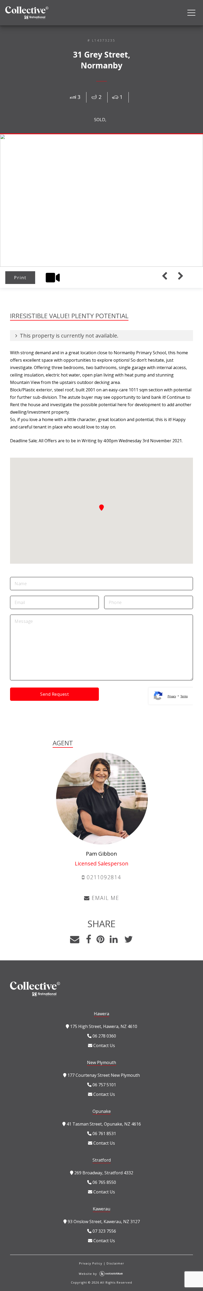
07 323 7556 (103, 1231)
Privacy (172, 696)
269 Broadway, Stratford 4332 (103, 1173)
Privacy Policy (90, 1263)
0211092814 (103, 877)
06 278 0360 (103, 1036)
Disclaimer (115, 1263)
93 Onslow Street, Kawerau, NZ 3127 (103, 1221)
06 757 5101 (103, 1085)
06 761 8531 (103, 1133)
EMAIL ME (104, 897)
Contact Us (103, 1045)
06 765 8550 (103, 1182)
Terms (184, 696)
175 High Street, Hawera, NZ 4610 (103, 1026)
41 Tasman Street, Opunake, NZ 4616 (103, 1124)
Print (20, 278)
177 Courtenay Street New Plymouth (103, 1075)
